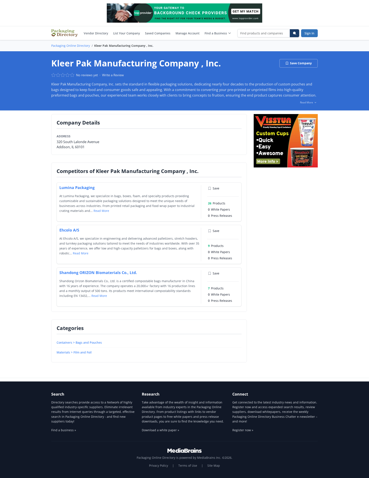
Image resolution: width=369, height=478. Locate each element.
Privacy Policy (158, 465)
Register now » (242, 430)
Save (216, 188)
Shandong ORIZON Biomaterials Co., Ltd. (98, 272)
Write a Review (113, 75)
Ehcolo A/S (69, 230)
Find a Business (216, 33)
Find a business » (63, 430)
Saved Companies (157, 33)
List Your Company (126, 33)
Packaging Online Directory (70, 46)
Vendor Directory (96, 33)
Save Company (301, 63)
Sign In (309, 33)
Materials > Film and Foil (74, 352)
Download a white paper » (160, 430)
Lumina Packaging (77, 187)
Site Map (213, 465)
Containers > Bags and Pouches (79, 342)
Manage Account (187, 33)
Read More (101, 211)
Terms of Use (187, 465)
